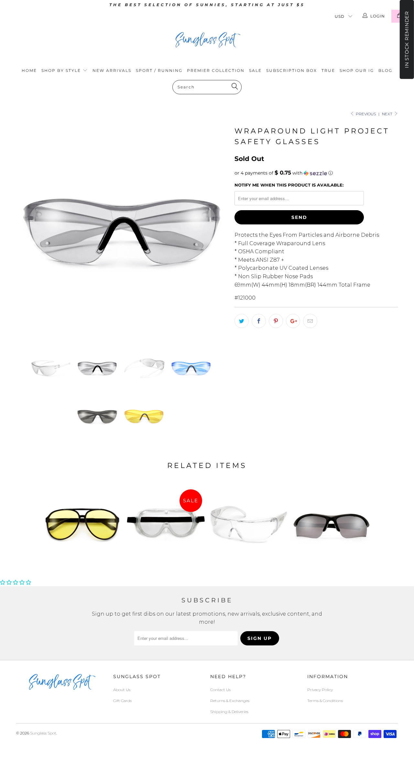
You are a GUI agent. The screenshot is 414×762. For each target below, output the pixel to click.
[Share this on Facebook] (259, 321)
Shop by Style (61, 70)
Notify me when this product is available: (288, 185)
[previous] (27, 230)
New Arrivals (112, 70)
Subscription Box (291, 70)
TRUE (328, 70)
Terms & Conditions (325, 700)
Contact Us (220, 689)
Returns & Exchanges (229, 700)
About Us (121, 689)
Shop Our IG (357, 70)
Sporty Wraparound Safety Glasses (331, 526)
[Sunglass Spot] (207, 40)
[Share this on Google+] (293, 321)
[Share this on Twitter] (241, 321)
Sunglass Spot (43, 733)
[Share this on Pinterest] (276, 321)
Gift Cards (122, 700)
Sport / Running (159, 70)
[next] (216, 230)
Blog (385, 70)
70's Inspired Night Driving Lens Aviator (83, 526)
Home (29, 70)
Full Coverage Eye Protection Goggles (165, 526)
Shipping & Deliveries (229, 711)
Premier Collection (216, 70)
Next (387, 113)
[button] (316, 173)
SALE (255, 70)
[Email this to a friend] (310, 321)
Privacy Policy (320, 689)
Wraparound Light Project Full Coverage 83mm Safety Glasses (248, 526)
